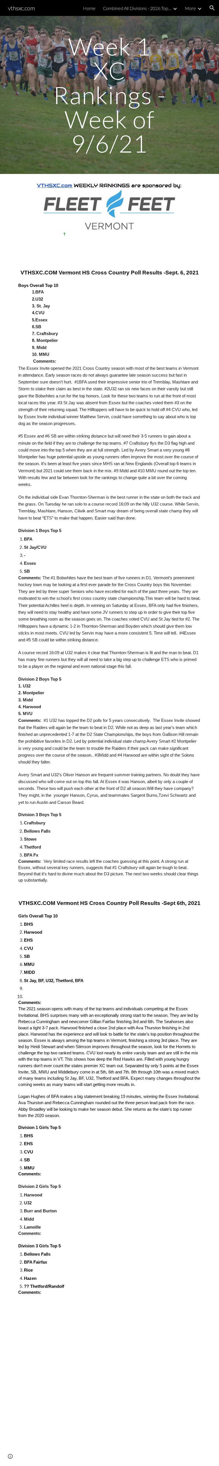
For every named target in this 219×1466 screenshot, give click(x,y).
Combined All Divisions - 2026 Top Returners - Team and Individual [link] (137, 8)
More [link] (190, 8)
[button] (212, 8)
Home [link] (89, 8)
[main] (109, 95)
